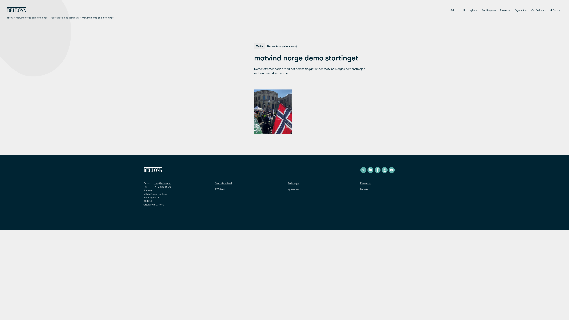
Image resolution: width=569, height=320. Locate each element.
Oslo (555, 10)
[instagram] (385, 170)
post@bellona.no (162, 183)
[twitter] (363, 170)
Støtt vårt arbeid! (223, 183)
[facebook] (378, 170)
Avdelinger (293, 183)
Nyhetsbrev (293, 189)
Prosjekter (505, 10)
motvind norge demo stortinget (32, 17)
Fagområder (521, 10)
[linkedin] (370, 170)
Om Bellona (537, 10)
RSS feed (220, 189)
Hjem (10, 17)
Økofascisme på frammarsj (65, 17)
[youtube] (392, 170)
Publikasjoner (489, 10)
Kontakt (364, 189)
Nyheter (473, 10)
